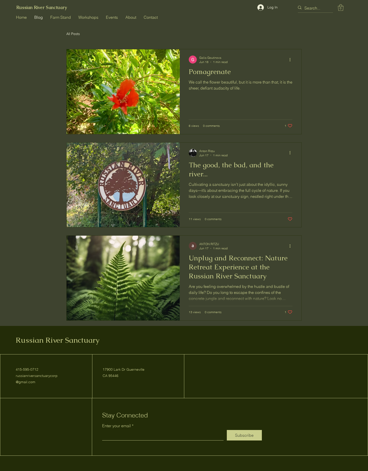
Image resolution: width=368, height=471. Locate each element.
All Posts (73, 34)
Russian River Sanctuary (41, 7)
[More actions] (292, 60)
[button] (340, 7)
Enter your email (116, 426)
